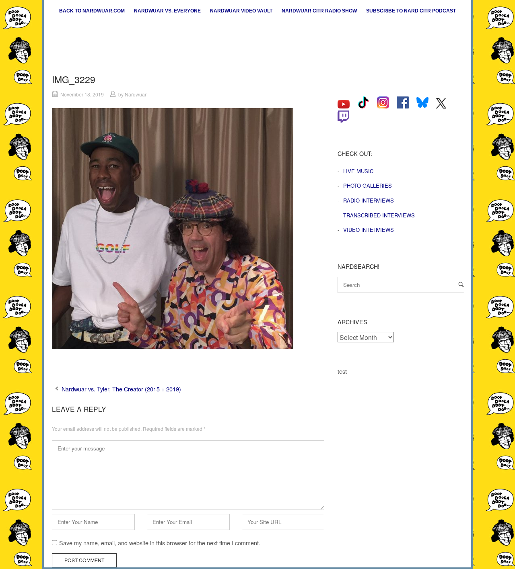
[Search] (461, 284)
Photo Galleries (367, 185)
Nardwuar (135, 94)
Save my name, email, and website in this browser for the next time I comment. (159, 542)
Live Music (358, 171)
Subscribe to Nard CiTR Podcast (411, 10)
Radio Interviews (368, 200)
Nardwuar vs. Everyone (167, 10)
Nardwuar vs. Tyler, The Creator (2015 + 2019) (121, 389)
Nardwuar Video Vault (241, 10)
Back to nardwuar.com (92, 10)
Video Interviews (368, 229)
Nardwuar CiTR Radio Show (319, 10)
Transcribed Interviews (379, 215)
